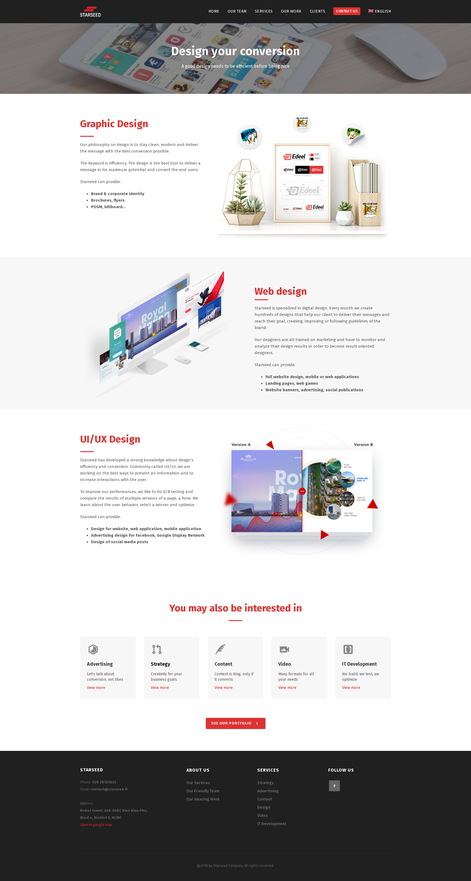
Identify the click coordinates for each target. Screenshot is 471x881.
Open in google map (96, 825)
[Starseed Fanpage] (334, 785)
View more (96, 687)
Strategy (160, 664)
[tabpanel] (235, 58)
